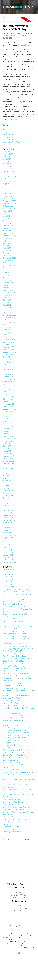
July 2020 (6, 327)
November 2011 (9, 557)
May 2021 (6, 303)
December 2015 (9, 461)
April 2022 (7, 278)
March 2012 (7, 550)
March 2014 (7, 508)
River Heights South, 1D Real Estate (17, 735)
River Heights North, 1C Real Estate (17, 733)
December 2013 (9, 515)
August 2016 (8, 441)
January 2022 (8, 283)
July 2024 (6, 213)
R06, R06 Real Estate (11, 725)
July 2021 (6, 298)
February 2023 (8, 253)
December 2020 (9, 315)
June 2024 (7, 216)
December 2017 (9, 401)
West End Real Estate (11, 800)
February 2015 (8, 483)
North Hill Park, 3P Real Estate (15, 705)
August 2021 (8, 295)
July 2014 (6, 498)
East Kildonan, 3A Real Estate (15, 631)
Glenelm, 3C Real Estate (12, 671)
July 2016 (6, 444)
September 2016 (9, 439)
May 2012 (6, 545)
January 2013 (8, 528)
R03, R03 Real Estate (11, 723)
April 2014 (7, 505)
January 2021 (8, 312)
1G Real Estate (8, 574)
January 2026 (8, 171)
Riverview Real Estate (11, 745)
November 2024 (9, 204)
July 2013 (6, 525)
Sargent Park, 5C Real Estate (14, 755)
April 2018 (7, 392)
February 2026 (8, 169)
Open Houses (8, 137)
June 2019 (7, 359)
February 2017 (8, 426)
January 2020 (8, 342)
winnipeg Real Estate (12, 827)
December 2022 (9, 258)
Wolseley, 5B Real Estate (12, 832)
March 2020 (8, 337)
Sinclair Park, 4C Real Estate (14, 762)
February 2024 (9, 226)
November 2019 (9, 347)
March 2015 (7, 481)
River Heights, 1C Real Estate (14, 738)
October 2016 (8, 436)
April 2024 (7, 221)
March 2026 (7, 166)
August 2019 (8, 354)
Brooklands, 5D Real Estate (14, 599)
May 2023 (6, 246)
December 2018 (9, 372)
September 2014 (9, 493)
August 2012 (8, 538)
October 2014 (8, 491)
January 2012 (8, 555)
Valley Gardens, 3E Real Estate (15, 785)
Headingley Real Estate (12, 683)
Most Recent (8, 151)
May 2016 (6, 449)
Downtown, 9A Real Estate (13, 621)
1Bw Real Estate (9, 572)
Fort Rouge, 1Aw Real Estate (14, 663)
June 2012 (7, 543)
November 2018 (9, 374)
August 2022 (8, 268)
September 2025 (9, 181)
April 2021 (7, 305)
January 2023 (8, 255)
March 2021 (7, 307)
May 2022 (6, 275)
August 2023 (8, 238)
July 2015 (6, 471)
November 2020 (9, 317)
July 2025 (6, 186)
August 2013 (8, 523)
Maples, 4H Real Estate (12, 701)
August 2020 (8, 325)
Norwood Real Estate (11, 713)
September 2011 (9, 562)
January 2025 (8, 199)
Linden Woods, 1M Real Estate (15, 686)
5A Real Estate (9, 579)
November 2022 (9, 260)
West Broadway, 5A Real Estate (15, 787)
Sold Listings (8, 140)
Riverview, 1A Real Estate (13, 748)
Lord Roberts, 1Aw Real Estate (15, 688)
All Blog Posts (8, 132)
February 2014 (8, 510)
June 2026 (7, 159)
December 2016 (9, 431)
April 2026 (7, 164)
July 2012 (6, 540)
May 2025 (6, 191)
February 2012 (8, 552)
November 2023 (9, 231)
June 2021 (7, 300)
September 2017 (9, 409)
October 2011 (8, 560)
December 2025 (9, 174)
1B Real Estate (8, 569)
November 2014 (9, 488)
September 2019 (9, 352)
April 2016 (7, 451)
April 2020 (7, 335)
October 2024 (8, 206)
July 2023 (6, 241)
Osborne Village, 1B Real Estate (15, 718)
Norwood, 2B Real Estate (13, 715)
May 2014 (6, 503)
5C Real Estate (9, 584)
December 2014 (9, 486)
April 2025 (7, 194)
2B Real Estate (9, 577)
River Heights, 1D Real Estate (14, 740)
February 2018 (8, 397)
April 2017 (7, 421)
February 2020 (9, 340)
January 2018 (8, 399)
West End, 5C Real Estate (13, 804)
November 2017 (9, 404)
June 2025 (7, 189)
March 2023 (7, 251)
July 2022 (6, 270)
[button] (12, 901)
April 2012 (7, 547)
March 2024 (8, 223)
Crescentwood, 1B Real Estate (15, 614)
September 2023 (9, 236)
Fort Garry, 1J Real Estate (13, 654)
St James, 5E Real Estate (12, 770)
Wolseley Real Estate (11, 829)
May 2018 (6, 389)
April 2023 (7, 248)
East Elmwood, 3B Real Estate (15, 629)
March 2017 (7, 424)
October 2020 (8, 320)
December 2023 (9, 228)
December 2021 (9, 285)
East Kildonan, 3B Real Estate (15, 634)
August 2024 (8, 211)
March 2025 (7, 196)
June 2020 (7, 330)
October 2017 (8, 406)
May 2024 (7, 218)
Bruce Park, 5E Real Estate (13, 602)
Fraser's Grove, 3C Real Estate (15, 666)
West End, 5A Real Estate (13, 802)
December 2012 (9, 530)
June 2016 (7, 446)
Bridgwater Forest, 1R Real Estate (16, 592)
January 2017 (8, 429)
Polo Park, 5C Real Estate (13, 720)
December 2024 (9, 201)
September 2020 (10, 322)
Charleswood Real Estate (13, 604)
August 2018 (8, 382)
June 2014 (7, 500)
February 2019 (8, 369)
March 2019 (7, 367)
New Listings (8, 135)
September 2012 (9, 535)
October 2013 (8, 518)
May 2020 (7, 332)
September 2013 (9, 520)
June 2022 (7, 273)
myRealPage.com (22, 926)
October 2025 (8, 179)
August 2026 (8, 154)
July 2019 (6, 357)
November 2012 (9, 533)
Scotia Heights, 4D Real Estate (15, 757)
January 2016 (8, 458)
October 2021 (8, 290)
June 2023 (7, 243)
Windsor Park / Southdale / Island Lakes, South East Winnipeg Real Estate (16, 822)
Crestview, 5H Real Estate (18, 35)
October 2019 (8, 350)
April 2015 (7, 478)
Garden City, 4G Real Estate (14, 668)
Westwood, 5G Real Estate (13, 817)
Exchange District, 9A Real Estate (16, 646)
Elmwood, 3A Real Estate (13, 644)
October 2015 (8, 463)
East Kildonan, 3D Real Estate (15, 636)
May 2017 (6, 419)
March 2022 (7, 280)
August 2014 (8, 496)
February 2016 (8, 456)
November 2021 (9, 288)
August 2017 (8, 411)
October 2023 (8, 233)
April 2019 (7, 364)
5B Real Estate (9, 582)
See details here (24, 45)
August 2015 (8, 468)
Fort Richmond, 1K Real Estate (15, 656)
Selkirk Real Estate (10, 760)
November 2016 (9, 434)
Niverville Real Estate (11, 703)
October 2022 (8, 263)
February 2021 (8, 310)
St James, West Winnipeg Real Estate (18, 772)
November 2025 (9, 176)
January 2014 (8, 513)
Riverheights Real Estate (13, 743)
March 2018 (7, 394)
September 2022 (9, 265)
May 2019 (6, 362)
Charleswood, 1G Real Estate (14, 606)
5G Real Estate (9, 587)
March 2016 (7, 453)
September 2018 (9, 379)
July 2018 (6, 384)
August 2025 (8, 184)
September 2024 (10, 208)
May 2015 (6, 476)
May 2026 (6, 161)
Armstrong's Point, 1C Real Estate (16, 589)
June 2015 (7, 473)
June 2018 (7, 387)
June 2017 (7, 416)
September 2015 (9, 466)
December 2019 (9, 345)
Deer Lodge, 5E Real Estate (14, 619)
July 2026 (6, 157)
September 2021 (9, 293)
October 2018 (8, 377)
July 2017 (6, 414)
